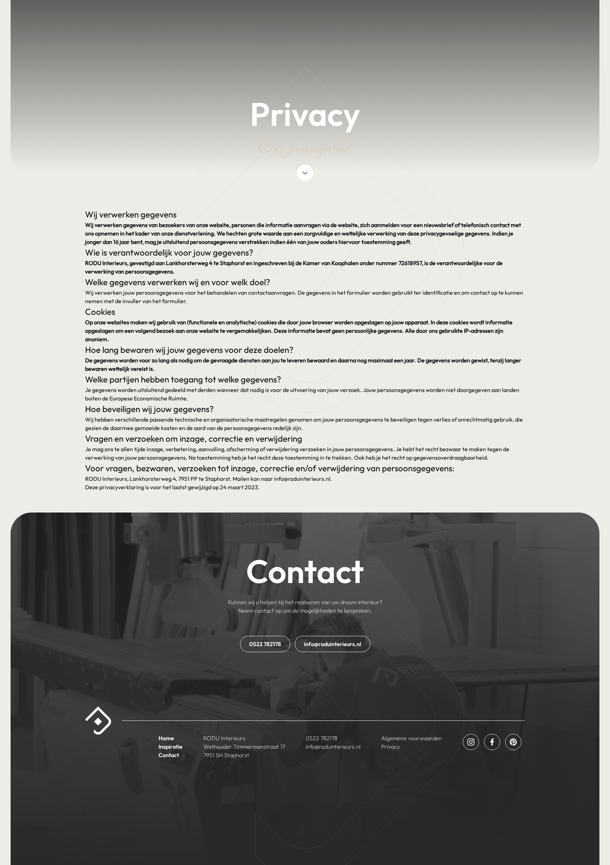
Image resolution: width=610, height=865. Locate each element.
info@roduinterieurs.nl (332, 644)
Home (166, 738)
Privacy (390, 746)
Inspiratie (171, 746)
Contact (169, 755)
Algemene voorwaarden (411, 738)
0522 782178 (265, 644)
